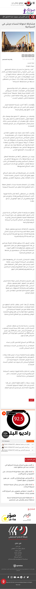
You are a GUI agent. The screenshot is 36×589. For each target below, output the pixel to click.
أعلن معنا (18, 551)
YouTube (14, 577)
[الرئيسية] (28, 3)
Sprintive (14, 569)
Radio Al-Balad (32, 453)
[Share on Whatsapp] (26, 55)
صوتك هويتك (30, 66)
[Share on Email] (23, 55)
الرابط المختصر (6, 59)
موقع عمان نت (17, 3)
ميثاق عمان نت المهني (18, 548)
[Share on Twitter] (29, 55)
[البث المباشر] (3, 581)
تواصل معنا (18, 553)
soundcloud (18, 577)
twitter (27, 577)
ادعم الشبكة (18, 557)
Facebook (8, 577)
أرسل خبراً (18, 555)
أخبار (31, 400)
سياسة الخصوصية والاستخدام (18, 559)
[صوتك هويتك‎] (29, 11)
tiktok (24, 577)
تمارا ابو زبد (30, 63)
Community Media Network (20, 582)
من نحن (18, 546)
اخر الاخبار (31, 460)
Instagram (11, 577)
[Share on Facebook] (32, 55)
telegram (21, 577)
